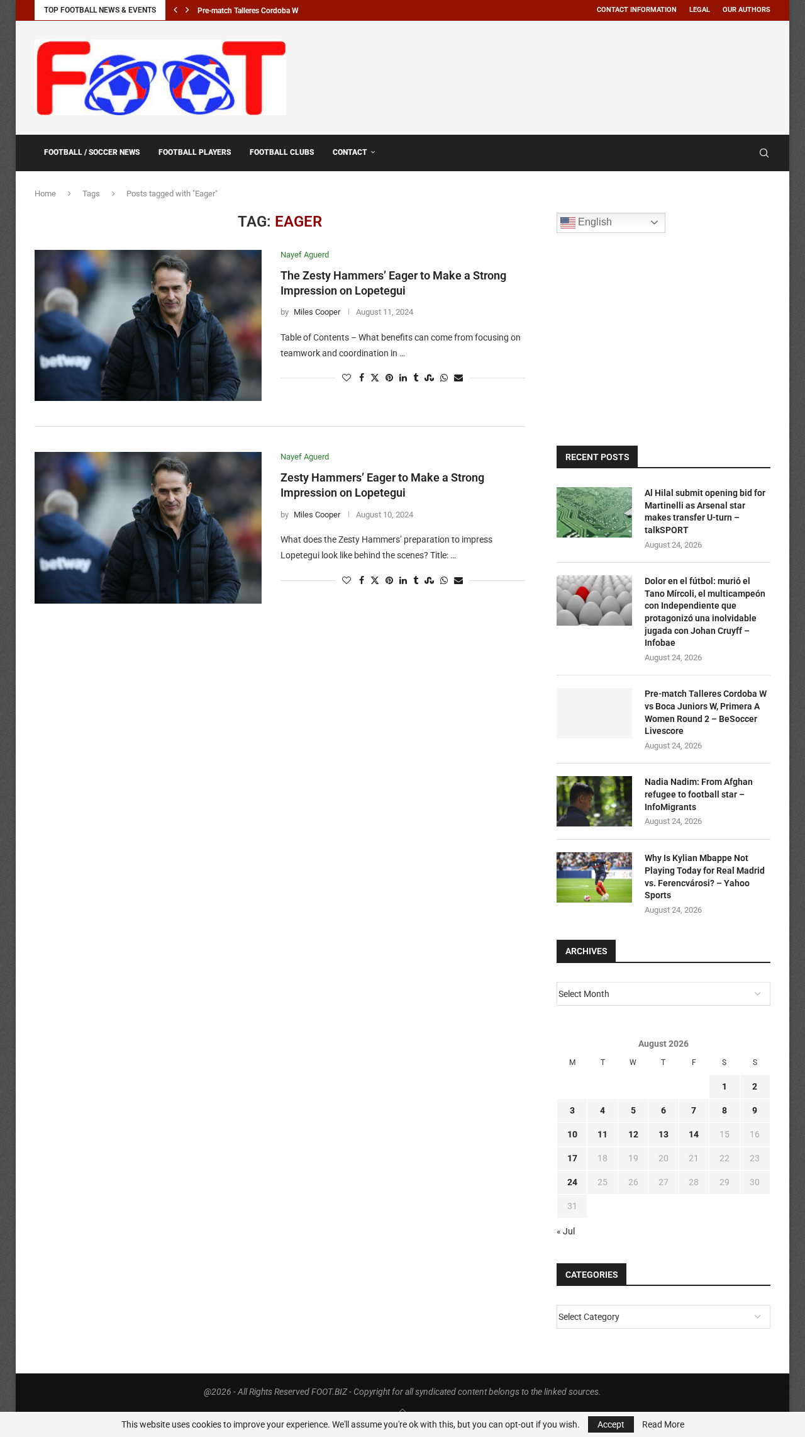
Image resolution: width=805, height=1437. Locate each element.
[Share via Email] (458, 378)
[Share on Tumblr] (415, 378)
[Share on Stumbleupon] (429, 378)
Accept (611, 1424)
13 (663, 1134)
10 (572, 1134)
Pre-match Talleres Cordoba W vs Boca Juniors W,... (283, 10)
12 (633, 1134)
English (593, 222)
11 (602, 1134)
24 (572, 1182)
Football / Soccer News (92, 152)
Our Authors (746, 10)
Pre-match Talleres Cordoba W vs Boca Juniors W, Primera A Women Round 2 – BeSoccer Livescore (706, 712)
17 (572, 1158)
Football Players (194, 152)
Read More (663, 1424)
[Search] (764, 153)
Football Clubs (282, 152)
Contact (350, 152)
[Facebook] (733, 153)
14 (694, 1134)
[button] (175, 10)
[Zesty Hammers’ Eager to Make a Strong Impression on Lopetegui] (148, 527)
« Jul (566, 1231)
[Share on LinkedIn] (403, 378)
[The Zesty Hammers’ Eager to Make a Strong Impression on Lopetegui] (148, 325)
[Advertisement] (541, 75)
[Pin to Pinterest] (389, 378)
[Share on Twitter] (374, 378)
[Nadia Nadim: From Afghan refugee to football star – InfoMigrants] (594, 801)
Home (45, 193)
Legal (699, 10)
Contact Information (637, 10)
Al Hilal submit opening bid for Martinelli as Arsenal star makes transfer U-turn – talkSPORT (705, 511)
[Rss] (746, 153)
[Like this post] (346, 378)
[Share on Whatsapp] (444, 378)
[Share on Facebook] (361, 378)
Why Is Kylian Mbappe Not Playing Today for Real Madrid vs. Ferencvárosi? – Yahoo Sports (705, 876)
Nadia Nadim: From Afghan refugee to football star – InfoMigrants (699, 794)
